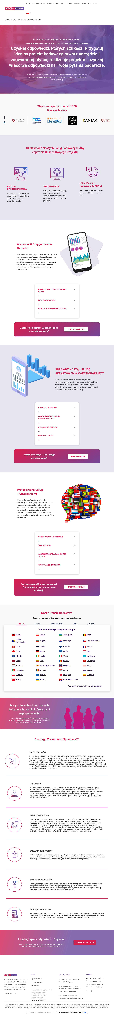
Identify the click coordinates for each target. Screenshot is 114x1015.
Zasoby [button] (69, 3)
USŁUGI (20, 20)
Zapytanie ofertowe (81, 3)
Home (28, 3)
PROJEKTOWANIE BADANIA (32, 20)
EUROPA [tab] (21, 624)
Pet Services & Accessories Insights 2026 (41, 1007)
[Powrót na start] (14, 8)
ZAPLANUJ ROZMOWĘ (76, 587)
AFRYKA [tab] (38, 624)
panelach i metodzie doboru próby (91, 686)
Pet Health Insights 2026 (98, 1005)
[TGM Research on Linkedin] (87, 991)
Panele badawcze (38, 3)
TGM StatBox (104, 1007)
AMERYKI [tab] (90, 624)
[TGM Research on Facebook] (92, 991)
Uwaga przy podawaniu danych (40, 1012)
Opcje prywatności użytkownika (68, 1012)
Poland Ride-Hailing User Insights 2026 (38, 1005)
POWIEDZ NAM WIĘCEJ (76, 329)
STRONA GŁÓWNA (10, 20)
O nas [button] (63, 3)
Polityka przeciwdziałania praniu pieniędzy (42, 990)
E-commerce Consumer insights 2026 (66, 1007)
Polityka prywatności (38, 993)
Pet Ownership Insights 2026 (80, 1005)
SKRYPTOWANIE (51, 186)
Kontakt (94, 3)
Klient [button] (56, 3)
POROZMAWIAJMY (78, 456)
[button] (57, 292)
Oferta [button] (49, 3)
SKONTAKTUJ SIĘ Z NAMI (84, 942)
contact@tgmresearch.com (96, 978)
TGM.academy (19, 1005)
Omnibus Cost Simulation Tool (89, 1007)
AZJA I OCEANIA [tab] (57, 624)
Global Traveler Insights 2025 (60, 1005)
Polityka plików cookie (39, 995)
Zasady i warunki (37, 998)
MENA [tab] (75, 624)
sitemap (11, 1005)
